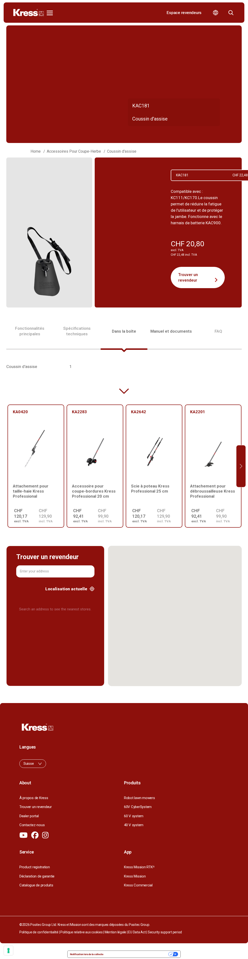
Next (241, 466)
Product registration (34, 867)
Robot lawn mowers (139, 798)
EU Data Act (137, 932)
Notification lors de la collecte (86, 954)
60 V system (133, 816)
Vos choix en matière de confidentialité (137, 954)
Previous (7, 466)
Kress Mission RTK (139, 867)
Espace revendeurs (184, 12)
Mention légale (115, 932)
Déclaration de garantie (36, 876)
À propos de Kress (33, 798)
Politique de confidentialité (38, 932)
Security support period (165, 932)
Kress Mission (135, 876)
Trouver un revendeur (188, 277)
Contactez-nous (32, 825)
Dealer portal (29, 816)
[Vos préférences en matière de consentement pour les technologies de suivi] (8, 950)
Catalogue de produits (36, 885)
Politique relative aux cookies (81, 932)
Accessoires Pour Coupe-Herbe (74, 151)
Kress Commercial (138, 885)
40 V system (133, 825)
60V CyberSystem (138, 807)
